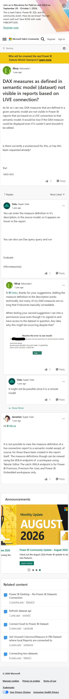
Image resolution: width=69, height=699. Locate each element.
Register (51, 39)
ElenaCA (30, 602)
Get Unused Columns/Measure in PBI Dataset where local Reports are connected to (35, 638)
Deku (14, 204)
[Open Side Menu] (4, 39)
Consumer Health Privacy (46, 692)
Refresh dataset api (20, 610)
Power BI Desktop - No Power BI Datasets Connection (33, 595)
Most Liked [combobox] (57, 194)
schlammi (28, 644)
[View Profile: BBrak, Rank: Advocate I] (7, 70)
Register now (11, 27)
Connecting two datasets (23, 653)
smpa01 (27, 615)
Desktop (9, 48)
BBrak (16, 68)
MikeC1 (27, 657)
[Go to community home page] (24, 39)
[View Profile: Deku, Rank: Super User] (7, 205)
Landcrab (28, 628)
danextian (17, 416)
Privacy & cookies (31, 680)
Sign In (61, 39)
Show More (18, 407)
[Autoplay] (29, 570)
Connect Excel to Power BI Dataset (28, 623)
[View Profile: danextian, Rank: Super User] (7, 418)
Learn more (45, 59)
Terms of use (49, 680)
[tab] (33, 570)
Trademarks (8, 687)
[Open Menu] (64, 48)
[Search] (43, 39)
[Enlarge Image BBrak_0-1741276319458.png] (35, 344)
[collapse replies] (34, 201)
